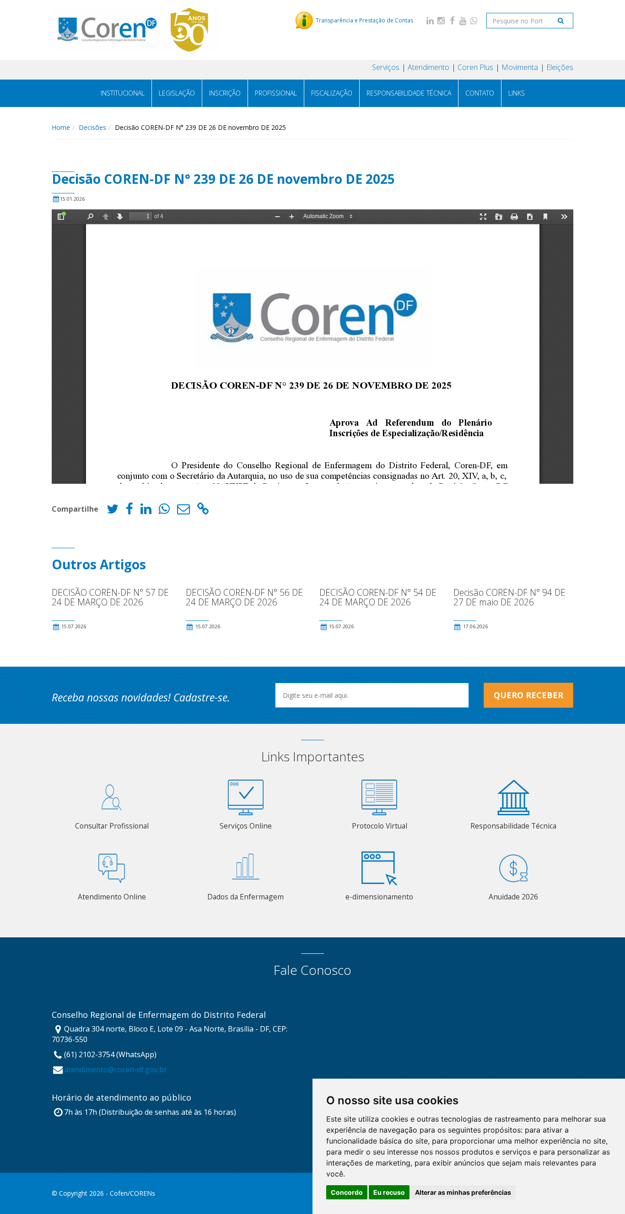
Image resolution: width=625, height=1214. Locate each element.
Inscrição (225, 93)
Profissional (276, 93)
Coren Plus (475, 67)
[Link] (203, 511)
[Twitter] (113, 511)
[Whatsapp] (474, 20)
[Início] (135, 29)
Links (516, 93)
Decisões (92, 127)
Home (61, 127)
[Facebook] (452, 20)
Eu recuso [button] (389, 1192)
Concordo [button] (347, 1192)
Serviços (385, 67)
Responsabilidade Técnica (408, 93)
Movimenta (519, 67)
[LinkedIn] (430, 20)
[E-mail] (183, 511)
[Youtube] (463, 20)
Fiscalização (331, 93)
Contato (479, 93)
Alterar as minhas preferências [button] (463, 1192)
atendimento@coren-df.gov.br (115, 1069)
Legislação (177, 93)
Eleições (559, 67)
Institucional (123, 93)
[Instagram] (441, 20)
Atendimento (428, 67)
